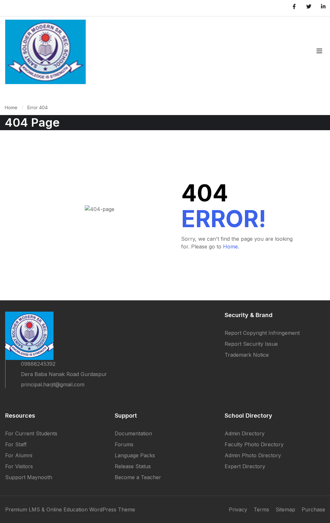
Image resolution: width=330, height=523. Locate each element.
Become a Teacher (138, 477)
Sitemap (285, 509)
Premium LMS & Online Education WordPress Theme (70, 509)
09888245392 (38, 364)
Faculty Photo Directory (254, 444)
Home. (231, 246)
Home (11, 107)
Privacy (238, 509)
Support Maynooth (28, 477)
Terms (261, 509)
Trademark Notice (247, 355)
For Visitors (19, 466)
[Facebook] (7, 398)
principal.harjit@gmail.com (52, 384)
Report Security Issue (251, 344)
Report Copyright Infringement (262, 333)
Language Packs (135, 455)
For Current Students (31, 433)
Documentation (133, 433)
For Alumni (18, 455)
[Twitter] (19, 398)
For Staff (16, 444)
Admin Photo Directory (253, 455)
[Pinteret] (31, 398)
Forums (124, 444)
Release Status (133, 466)
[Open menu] (320, 52)
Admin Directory (245, 433)
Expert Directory (245, 466)
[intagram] (42, 398)
